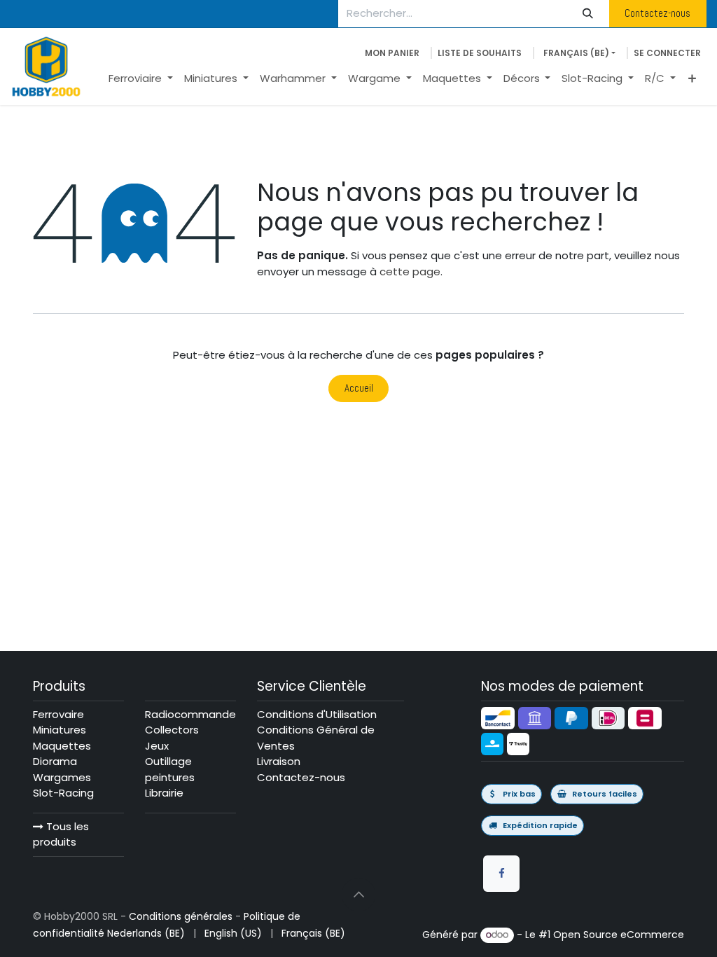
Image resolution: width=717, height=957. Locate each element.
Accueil (358, 387)
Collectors (172, 729)
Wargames (62, 777)
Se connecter (667, 53)
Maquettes (62, 745)
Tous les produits (61, 834)
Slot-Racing (63, 792)
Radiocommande (190, 714)
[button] (358, 894)
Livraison (278, 761)
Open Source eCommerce (618, 935)
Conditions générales (180, 916)
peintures (170, 777)
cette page (410, 271)
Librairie (164, 792)
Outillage (168, 761)
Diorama (55, 761)
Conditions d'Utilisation (317, 714)
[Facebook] (501, 873)
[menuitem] (141, 78)
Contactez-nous (657, 13)
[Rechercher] (588, 13)
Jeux (157, 745)
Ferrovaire (58, 714)
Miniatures (59, 729)
